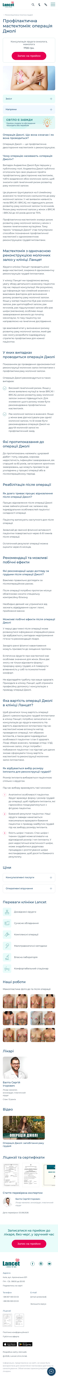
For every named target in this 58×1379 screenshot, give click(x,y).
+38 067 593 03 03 (11, 1297)
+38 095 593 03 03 (11, 1301)
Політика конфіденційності (16, 1332)
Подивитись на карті (13, 1285)
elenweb (23, 1352)
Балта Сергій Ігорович (11, 1084)
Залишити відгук (38, 1304)
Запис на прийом (29, 55)
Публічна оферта (11, 1336)
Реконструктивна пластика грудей (19, 15)
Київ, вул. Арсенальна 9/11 (15, 1277)
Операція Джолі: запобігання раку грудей (23, 1144)
